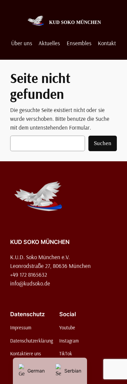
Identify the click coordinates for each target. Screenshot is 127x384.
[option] (68, 370)
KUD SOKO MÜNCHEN (75, 22)
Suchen (102, 143)
